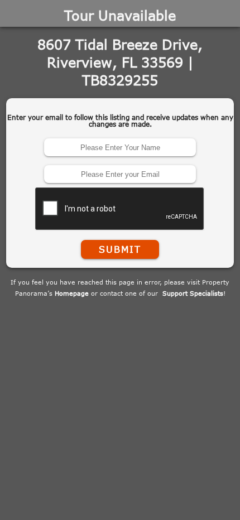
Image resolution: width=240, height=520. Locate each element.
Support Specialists (192, 293)
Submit (120, 249)
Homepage (72, 293)
